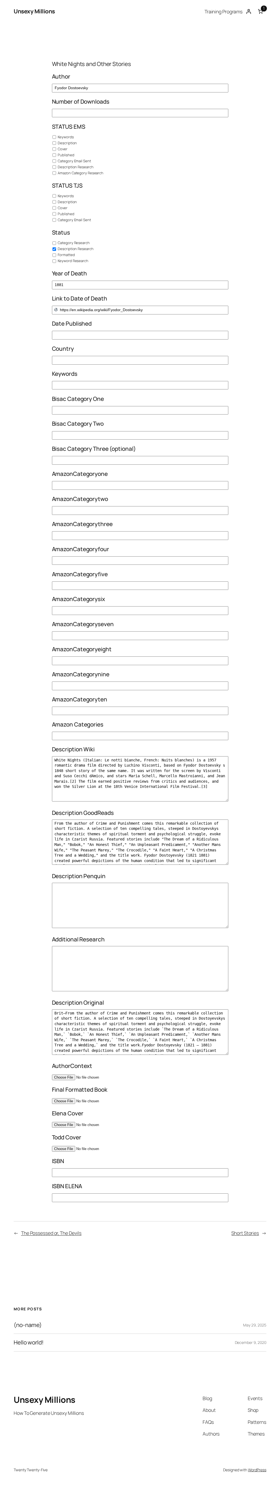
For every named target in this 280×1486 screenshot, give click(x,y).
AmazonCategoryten (79, 699)
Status (61, 232)
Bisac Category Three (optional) (94, 448)
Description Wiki (73, 749)
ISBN (58, 1161)
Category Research (73, 242)
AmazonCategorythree (82, 524)
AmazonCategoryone (80, 474)
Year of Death (69, 273)
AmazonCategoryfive (80, 574)
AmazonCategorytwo (80, 499)
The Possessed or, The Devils (51, 1233)
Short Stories (245, 1233)
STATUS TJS (67, 185)
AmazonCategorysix (78, 599)
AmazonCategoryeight (82, 649)
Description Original (78, 1002)
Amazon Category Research (80, 172)
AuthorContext (72, 1066)
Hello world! (29, 1342)
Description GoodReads (83, 812)
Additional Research (78, 939)
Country (63, 348)
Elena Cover (67, 1113)
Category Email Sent (74, 160)
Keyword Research (72, 260)
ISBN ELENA (67, 1186)
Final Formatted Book (79, 1089)
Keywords (65, 136)
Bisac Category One (78, 399)
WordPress (257, 1469)
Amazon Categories (77, 724)
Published (65, 154)
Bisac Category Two (78, 423)
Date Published (72, 323)
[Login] (248, 11)
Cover (62, 148)
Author (61, 76)
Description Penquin (79, 876)
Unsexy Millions (34, 11)
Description (67, 142)
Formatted (66, 254)
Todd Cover (66, 1137)
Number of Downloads (80, 101)
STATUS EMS (68, 126)
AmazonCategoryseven (83, 624)
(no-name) (28, 1325)
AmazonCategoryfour (80, 549)
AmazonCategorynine (80, 674)
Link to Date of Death (79, 298)
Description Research (75, 166)
